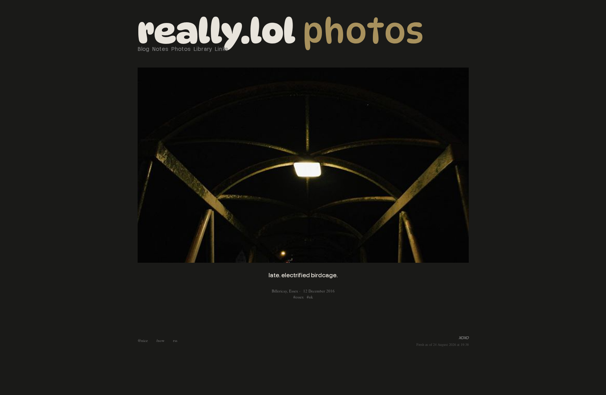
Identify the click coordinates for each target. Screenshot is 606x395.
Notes (160, 49)
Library (203, 49)
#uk (310, 297)
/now (160, 340)
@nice (143, 340)
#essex (298, 297)
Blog (144, 49)
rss (175, 340)
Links (222, 49)
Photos (363, 31)
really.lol (216, 31)
